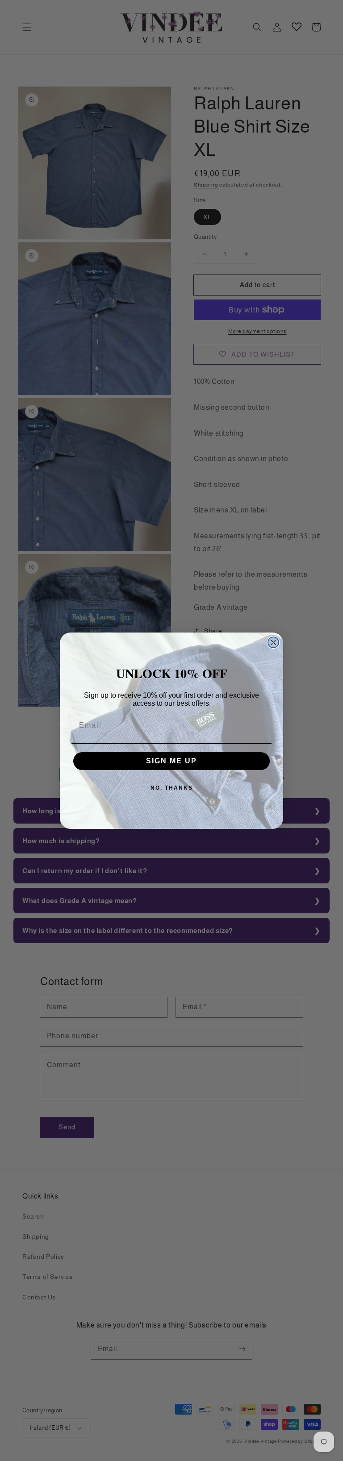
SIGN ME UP (171, 761)
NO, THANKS (172, 788)
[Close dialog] (273, 642)
